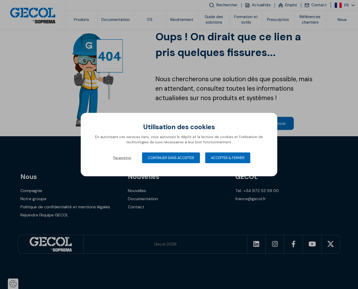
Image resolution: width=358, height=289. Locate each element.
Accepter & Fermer (228, 158)
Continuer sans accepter (171, 158)
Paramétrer (122, 158)
